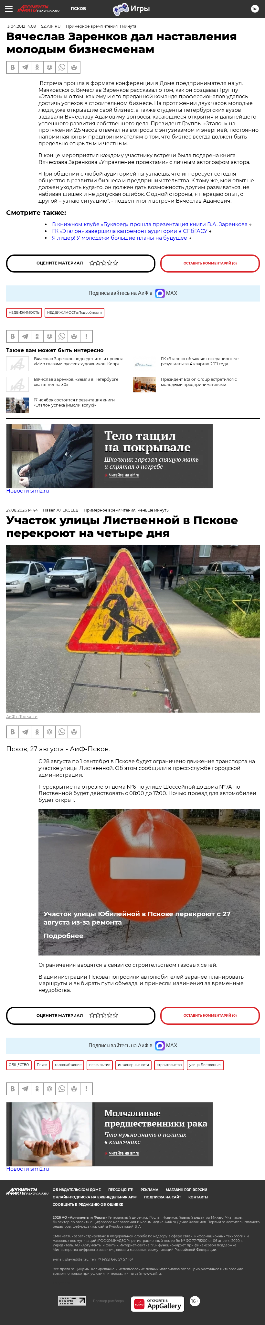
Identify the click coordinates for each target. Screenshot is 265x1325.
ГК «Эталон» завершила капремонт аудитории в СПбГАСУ (129, 231)
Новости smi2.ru (27, 491)
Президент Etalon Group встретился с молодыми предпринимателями (199, 382)
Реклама (149, 1190)
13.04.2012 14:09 (21, 26)
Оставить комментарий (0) (210, 263)
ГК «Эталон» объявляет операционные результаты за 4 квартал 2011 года (199, 361)
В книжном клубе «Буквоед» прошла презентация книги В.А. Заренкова (150, 224)
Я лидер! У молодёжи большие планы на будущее (119, 238)
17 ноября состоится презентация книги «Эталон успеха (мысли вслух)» (74, 403)
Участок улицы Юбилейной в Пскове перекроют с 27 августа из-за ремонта (137, 918)
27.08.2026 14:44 (22, 510)
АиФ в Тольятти (21, 716)
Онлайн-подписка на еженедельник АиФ (95, 1197)
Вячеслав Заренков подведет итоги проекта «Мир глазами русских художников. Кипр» (78, 361)
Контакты (198, 1197)
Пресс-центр (120, 1190)
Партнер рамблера (108, 1301)
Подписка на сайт (162, 1197)
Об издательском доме (77, 1190)
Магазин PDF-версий (186, 1190)
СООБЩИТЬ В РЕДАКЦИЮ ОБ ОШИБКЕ (88, 1205)
